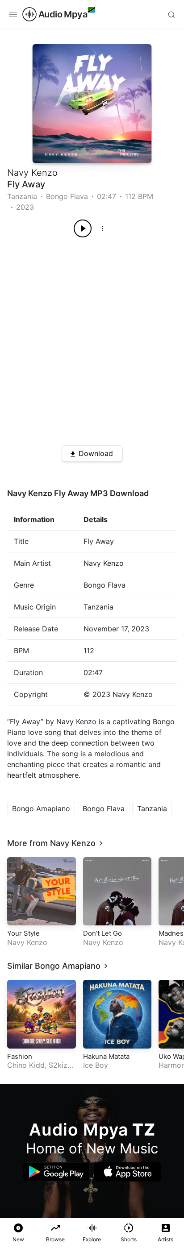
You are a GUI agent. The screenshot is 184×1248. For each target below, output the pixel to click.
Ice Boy (95, 1065)
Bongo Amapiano (41, 808)
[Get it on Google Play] (56, 1172)
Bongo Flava (67, 196)
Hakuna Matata (106, 1056)
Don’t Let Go (102, 933)
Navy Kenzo (32, 172)
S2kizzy (62, 1065)
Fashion (19, 1056)
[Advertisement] (92, 338)
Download (95, 453)
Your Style (23, 933)
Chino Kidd (26, 1065)
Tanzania (22, 196)
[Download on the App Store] (127, 1172)
